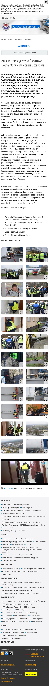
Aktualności (18, 40)
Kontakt (4, 625)
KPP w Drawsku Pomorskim (12, 607)
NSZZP (28, 544)
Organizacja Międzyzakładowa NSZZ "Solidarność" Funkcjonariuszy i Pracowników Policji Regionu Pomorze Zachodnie (22, 549)
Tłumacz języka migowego (11, 638)
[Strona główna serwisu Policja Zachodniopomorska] (3, 17)
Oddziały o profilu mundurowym (33, 569)
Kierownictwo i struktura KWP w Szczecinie (17, 539)
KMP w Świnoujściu (39, 601)
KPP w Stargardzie (36, 619)
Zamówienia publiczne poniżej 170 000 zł (17, 590)
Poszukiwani (41, 516)
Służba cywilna (33, 571)
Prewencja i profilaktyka (10, 508)
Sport (43, 525)
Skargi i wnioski (31, 632)
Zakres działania (40, 542)
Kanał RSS (2, 653)
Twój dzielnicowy (7, 597)
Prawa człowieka (17, 544)
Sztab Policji (37, 510)
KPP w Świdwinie (24, 621)
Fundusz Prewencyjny (10, 525)
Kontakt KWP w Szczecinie (11, 629)
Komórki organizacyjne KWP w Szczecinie (17, 542)
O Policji (4, 535)
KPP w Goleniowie (30, 607)
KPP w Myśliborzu (20, 616)
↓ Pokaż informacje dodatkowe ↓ (25, 53)
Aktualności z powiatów (21, 505)
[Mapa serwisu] (6, 17)
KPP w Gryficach (8, 610)
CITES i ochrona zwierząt (29, 525)
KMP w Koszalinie (23, 601)
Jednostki (5, 544)
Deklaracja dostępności (8, 664)
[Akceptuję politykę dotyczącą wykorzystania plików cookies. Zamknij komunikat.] (46, 2)
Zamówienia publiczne (9, 578)
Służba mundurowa (19, 571)
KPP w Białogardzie (9, 604)
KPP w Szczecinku (8, 621)
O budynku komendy (9, 560)
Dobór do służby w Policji (11, 569)
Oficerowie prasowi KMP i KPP (13, 632)
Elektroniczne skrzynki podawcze (14, 635)
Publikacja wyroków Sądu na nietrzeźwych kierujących (21, 522)
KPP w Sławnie (22, 619)
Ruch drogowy (26, 508)
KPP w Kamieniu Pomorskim (12, 613)
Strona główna (6, 40)
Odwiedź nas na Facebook (6, 653)
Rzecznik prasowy (29, 629)
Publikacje (5, 571)
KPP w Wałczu (37, 621)
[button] (45, 18)
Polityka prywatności (7, 681)
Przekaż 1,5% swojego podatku (13, 531)
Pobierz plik (9, 488)
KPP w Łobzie (7, 616)
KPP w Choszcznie (25, 604)
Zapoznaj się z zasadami (8, 678)
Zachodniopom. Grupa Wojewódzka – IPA (17, 555)
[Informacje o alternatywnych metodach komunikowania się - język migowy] (10, 17)
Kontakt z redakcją (30, 664)
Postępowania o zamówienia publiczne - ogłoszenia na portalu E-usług (21, 583)
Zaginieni (5, 519)
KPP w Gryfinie (21, 610)
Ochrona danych (7, 642)
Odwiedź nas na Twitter (11, 653)
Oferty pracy (6, 574)
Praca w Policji (6, 564)
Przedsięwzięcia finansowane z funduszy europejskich (21, 528)
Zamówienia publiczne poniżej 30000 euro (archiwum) (21, 593)
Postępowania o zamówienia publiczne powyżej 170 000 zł (23, 587)
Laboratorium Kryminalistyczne (13, 513)
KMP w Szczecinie (8, 601)
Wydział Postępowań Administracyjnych (16, 510)
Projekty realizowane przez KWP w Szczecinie (18, 516)
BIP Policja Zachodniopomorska (37, 654)
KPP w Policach (35, 616)
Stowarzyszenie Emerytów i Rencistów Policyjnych (20, 558)
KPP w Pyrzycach (8, 619)
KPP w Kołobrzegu (31, 613)
